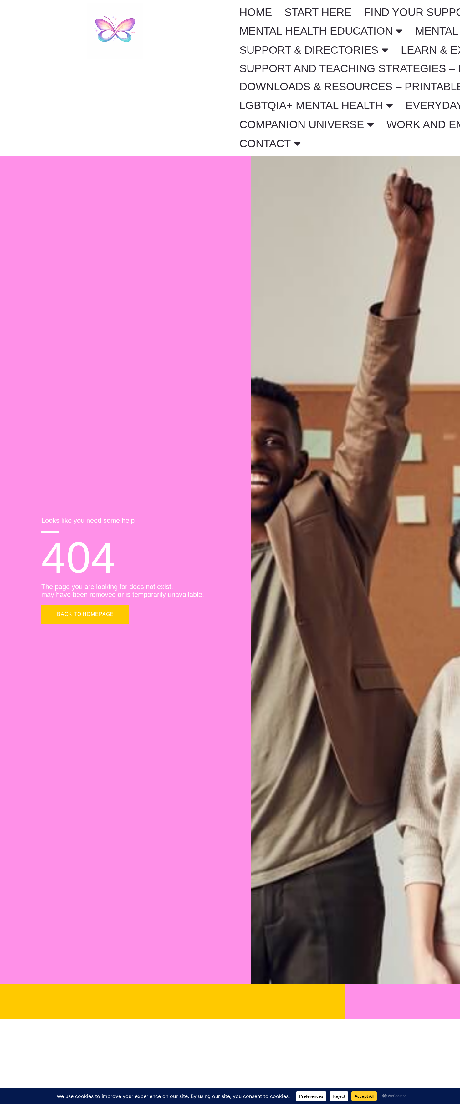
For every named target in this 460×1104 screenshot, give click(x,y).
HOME (255, 12)
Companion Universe (301, 124)
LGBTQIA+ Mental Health (311, 105)
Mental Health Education (316, 31)
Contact (265, 143)
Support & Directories (308, 50)
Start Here (317, 12)
